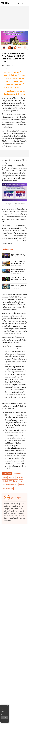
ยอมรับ (4, 718)
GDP (21, 481)
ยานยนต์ (21, 485)
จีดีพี (10, 481)
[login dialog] (26, 3)
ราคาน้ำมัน (19, 477)
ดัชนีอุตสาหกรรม (8, 488)
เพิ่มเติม (5, 715)
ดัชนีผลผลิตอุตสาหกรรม (10, 485)
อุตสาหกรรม (17, 474)
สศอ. (15, 481)
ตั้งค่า (4, 721)
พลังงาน (11, 477)
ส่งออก (5, 477)
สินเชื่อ (5, 481)
